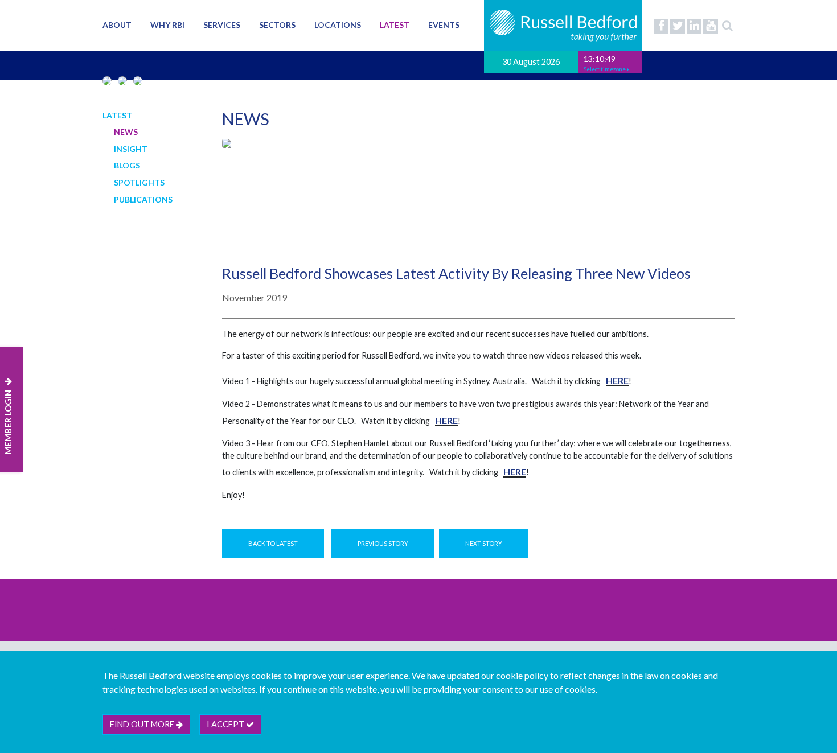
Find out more (143, 724)
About (117, 25)
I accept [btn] (226, 724)
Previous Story (383, 543)
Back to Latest (273, 543)
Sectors (277, 25)
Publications (143, 199)
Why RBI (167, 25)
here (617, 380)
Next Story (483, 543)
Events (443, 25)
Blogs (127, 165)
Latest (394, 25)
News (126, 132)
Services (221, 25)
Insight (130, 149)
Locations (337, 25)
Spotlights (139, 182)
